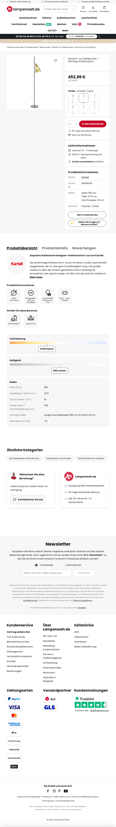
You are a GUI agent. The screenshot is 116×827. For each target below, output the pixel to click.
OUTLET (52, 30)
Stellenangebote (52, 658)
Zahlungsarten (15, 651)
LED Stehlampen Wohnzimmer (24, 458)
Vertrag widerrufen (18, 632)
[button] (55, 61)
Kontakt (11, 661)
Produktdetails (55, 248)
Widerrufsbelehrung (85, 646)
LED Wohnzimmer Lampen (91, 458)
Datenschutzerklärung (82, 600)
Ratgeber (48, 681)
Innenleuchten (31, 47)
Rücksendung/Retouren (20, 646)
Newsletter (49, 641)
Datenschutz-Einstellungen (29, 797)
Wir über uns (50, 636)
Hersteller (82, 607)
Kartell (85, 177)
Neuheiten (42, 24)
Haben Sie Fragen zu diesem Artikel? (89, 223)
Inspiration (49, 677)
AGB (76, 632)
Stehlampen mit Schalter (58, 458)
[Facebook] (49, 791)
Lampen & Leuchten (15, 47)
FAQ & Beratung (16, 637)
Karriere (47, 654)
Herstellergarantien (18, 666)
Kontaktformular (30, 600)
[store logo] (23, 9)
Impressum (80, 641)
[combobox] (60, 9)
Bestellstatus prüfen (18, 641)
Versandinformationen (19, 656)
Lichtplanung (50, 662)
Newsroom (49, 672)
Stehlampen (44, 47)
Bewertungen (84, 248)
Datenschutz (81, 637)
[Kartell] (17, 264)
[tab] (22, 248)
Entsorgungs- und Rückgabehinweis (59, 801)
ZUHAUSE (81, 36)
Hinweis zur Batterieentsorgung (85, 797)
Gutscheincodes (52, 667)
